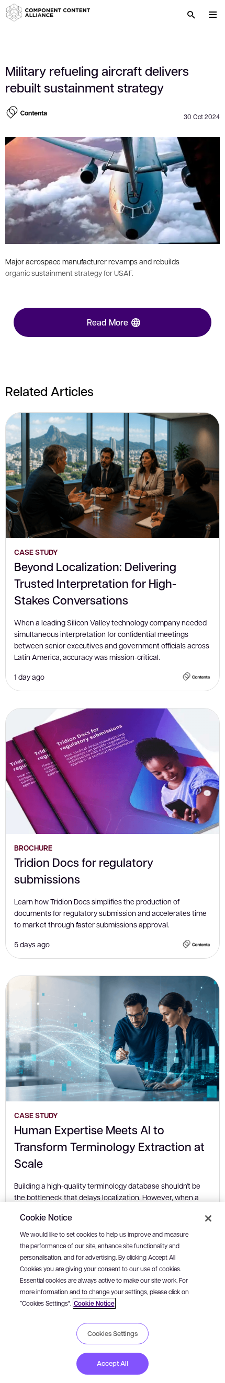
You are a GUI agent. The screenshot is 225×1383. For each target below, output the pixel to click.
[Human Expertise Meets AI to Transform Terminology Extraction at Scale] (112, 1038)
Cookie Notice (94, 1303)
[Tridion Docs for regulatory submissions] (112, 771)
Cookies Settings (112, 1333)
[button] (49, 12)
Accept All (112, 1363)
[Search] (191, 14)
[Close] (208, 1218)
